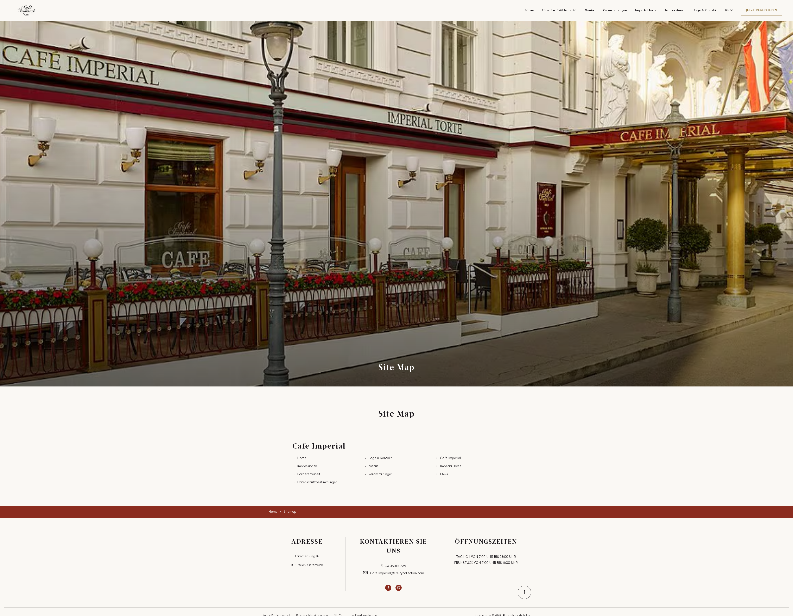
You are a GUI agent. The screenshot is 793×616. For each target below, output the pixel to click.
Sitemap (290, 512)
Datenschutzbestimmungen (317, 482)
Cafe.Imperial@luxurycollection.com (397, 573)
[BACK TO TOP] (524, 592)
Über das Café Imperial (559, 10)
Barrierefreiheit (308, 474)
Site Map (396, 367)
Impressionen (675, 10)
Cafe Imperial (319, 445)
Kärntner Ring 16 (307, 556)
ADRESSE (307, 541)
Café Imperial (450, 458)
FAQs (444, 474)
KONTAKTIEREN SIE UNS (393, 545)
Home (529, 10)
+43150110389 (395, 566)
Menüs (590, 10)
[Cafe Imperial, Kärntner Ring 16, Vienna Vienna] (27, 10)
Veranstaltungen (615, 10)
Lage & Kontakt (705, 10)
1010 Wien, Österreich (307, 565)
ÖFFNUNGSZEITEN (486, 541)
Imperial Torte (646, 10)
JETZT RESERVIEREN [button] (761, 10)
